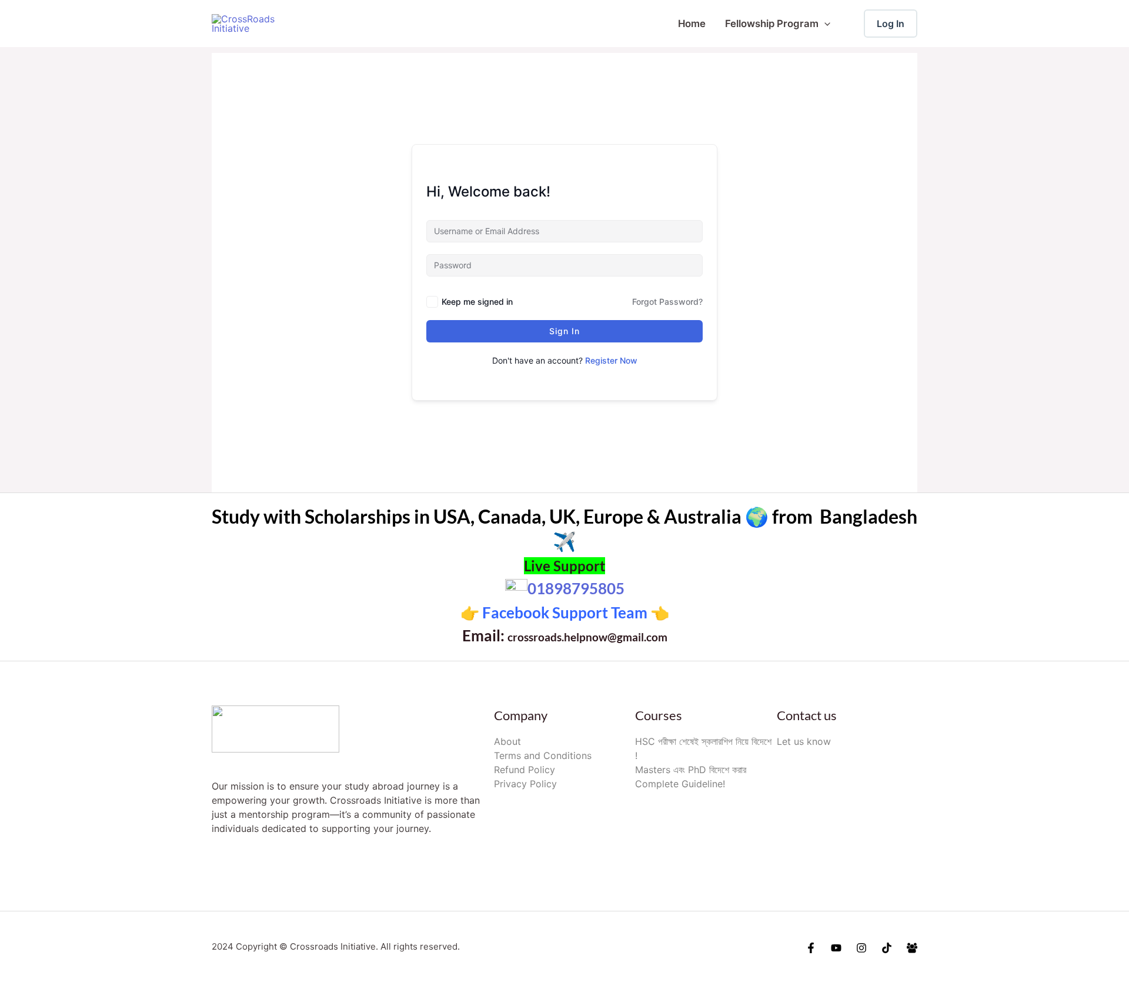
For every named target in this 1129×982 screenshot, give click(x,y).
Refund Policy (524, 769)
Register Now (611, 360)
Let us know (804, 741)
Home (692, 23)
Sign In (564, 331)
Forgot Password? (667, 302)
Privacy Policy (525, 784)
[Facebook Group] (912, 948)
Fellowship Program (772, 23)
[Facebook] (811, 948)
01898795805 (575, 588)
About (507, 741)
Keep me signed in (477, 302)
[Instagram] (861, 948)
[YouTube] (836, 948)
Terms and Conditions (543, 755)
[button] (824, 23)
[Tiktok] (886, 948)
